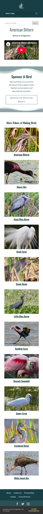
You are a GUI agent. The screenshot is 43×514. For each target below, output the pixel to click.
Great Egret (21, 251)
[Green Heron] (21, 269)
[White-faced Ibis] (21, 463)
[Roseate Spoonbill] (21, 366)
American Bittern (21, 154)
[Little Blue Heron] (21, 301)
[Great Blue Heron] (21, 204)
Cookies (13, 497)
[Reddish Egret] (21, 334)
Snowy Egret (21, 413)
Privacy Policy (29, 493)
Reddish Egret (21, 348)
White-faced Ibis (21, 478)
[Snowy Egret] (21, 398)
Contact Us (17, 493)
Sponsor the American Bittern (21, 99)
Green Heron (21, 284)
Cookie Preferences (34, 510)
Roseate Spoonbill (21, 381)
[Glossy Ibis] (21, 172)
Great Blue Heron (21, 219)
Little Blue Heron (21, 316)
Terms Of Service (24, 497)
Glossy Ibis (21, 187)
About (8, 493)
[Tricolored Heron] (21, 431)
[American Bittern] (21, 140)
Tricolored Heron (21, 445)
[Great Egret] (21, 237)
